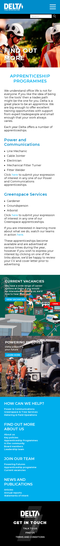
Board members (13, 446)
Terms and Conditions (30, 537)
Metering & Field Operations (20, 415)
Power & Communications (19, 409)
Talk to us (30, 528)
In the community (14, 443)
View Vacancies (15, 299)
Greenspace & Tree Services (21, 412)
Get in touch (29, 522)
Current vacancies (15, 470)
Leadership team (14, 449)
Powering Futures (14, 464)
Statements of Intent (16, 495)
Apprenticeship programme (20, 467)
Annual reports (13, 492)
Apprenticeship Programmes (21, 440)
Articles (8, 489)
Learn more (13, 355)
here (15, 174)
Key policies (11, 437)
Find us (30, 532)
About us (9, 434)
